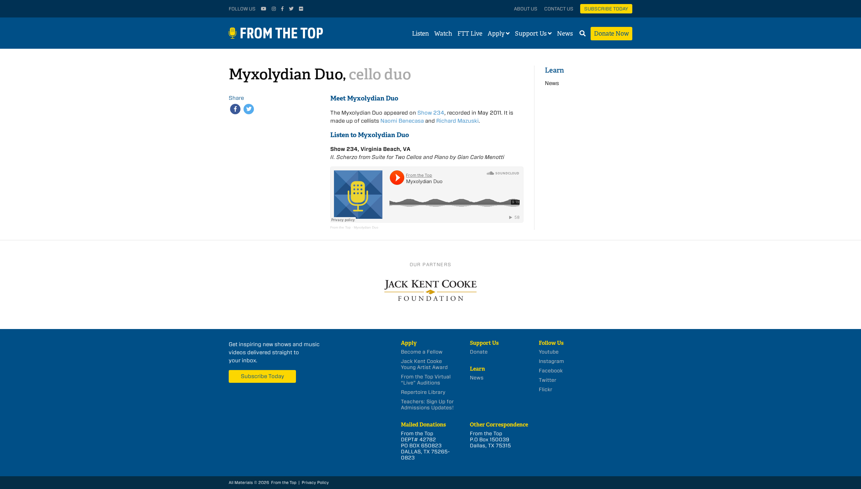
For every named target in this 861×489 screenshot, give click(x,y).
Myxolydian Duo (366, 227)
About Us (525, 8)
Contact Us (558, 8)
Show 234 (430, 113)
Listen (420, 34)
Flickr (545, 389)
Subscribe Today (606, 8)
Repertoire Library (423, 392)
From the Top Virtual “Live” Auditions (426, 380)
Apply (496, 34)
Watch (443, 34)
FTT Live (469, 34)
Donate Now (611, 34)
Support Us (531, 34)
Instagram (551, 361)
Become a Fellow (422, 352)
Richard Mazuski (457, 121)
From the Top (340, 227)
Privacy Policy (315, 482)
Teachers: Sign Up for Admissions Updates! (427, 405)
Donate (479, 352)
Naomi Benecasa (402, 121)
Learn (554, 70)
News (565, 34)
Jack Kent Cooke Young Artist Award (424, 364)
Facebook (551, 371)
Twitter (547, 380)
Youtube (549, 352)
